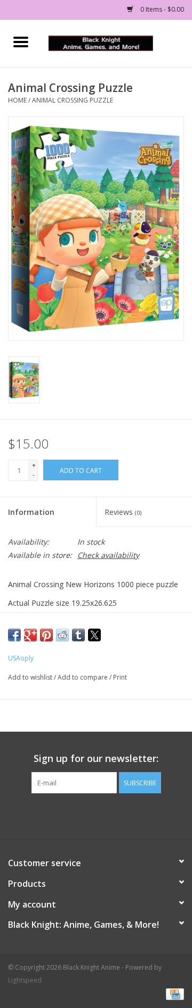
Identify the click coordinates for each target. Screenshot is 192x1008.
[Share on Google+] (30, 635)
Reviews (123, 512)
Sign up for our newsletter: (96, 758)
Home (17, 100)
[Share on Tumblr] (78, 635)
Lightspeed (25, 980)
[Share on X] (94, 635)
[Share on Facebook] (14, 635)
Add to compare (83, 677)
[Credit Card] (173, 993)
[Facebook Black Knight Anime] (96, 815)
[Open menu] (21, 41)
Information (31, 512)
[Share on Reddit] (62, 635)
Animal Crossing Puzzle (72, 100)
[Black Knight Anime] (117, 42)
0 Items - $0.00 (161, 9)
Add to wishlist (31, 677)
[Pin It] (46, 635)
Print (120, 677)
